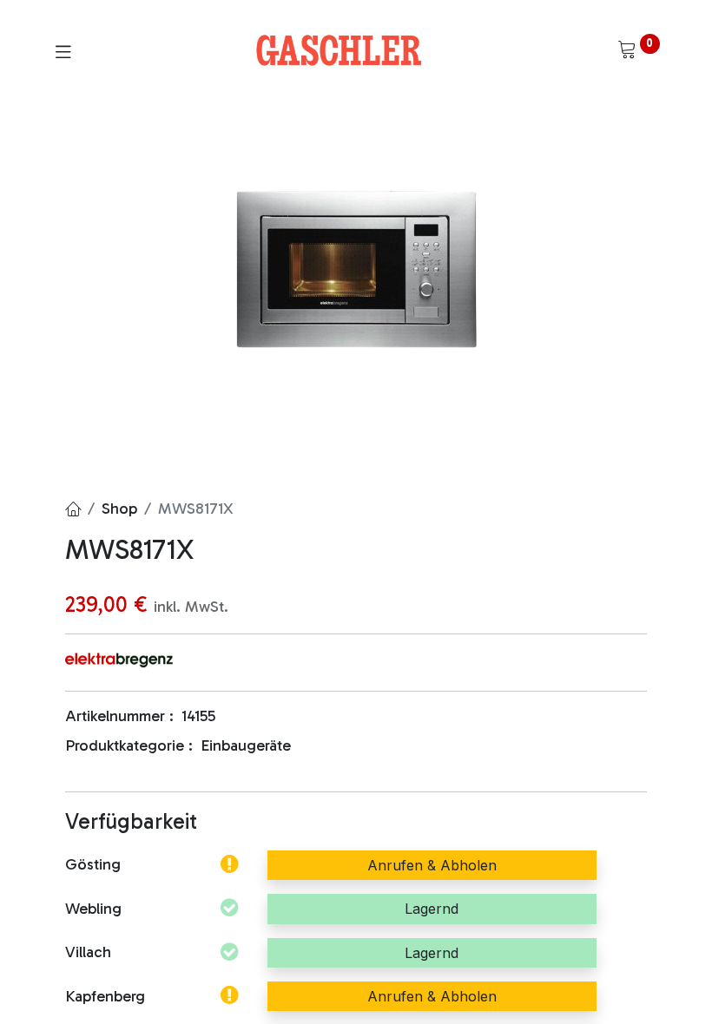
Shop (119, 508)
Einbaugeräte (246, 745)
